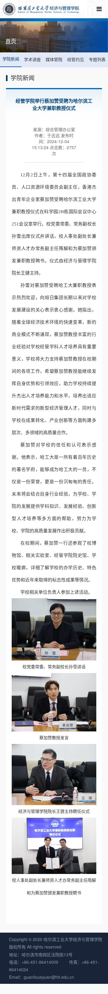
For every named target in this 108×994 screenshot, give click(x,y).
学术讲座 (32, 59)
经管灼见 (75, 59)
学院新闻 (16, 43)
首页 (12, 43)
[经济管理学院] (41, 9)
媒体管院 (54, 59)
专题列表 (97, 59)
